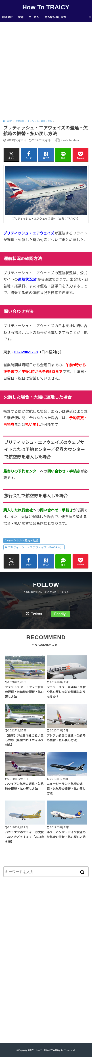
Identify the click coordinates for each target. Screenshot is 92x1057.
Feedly (60, 614)
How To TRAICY (45, 7)
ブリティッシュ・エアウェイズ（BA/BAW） (35, 547)
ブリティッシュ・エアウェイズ (28, 233)
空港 (20, 17)
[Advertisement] (46, 70)
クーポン (34, 17)
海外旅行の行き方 (55, 17)
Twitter (36, 614)
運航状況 (25, 279)
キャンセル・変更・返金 (23, 540)
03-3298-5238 (26, 352)
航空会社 (7, 17)
